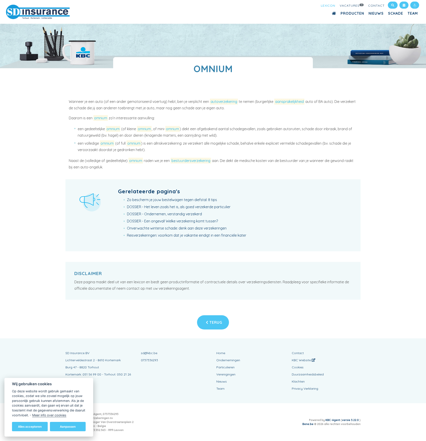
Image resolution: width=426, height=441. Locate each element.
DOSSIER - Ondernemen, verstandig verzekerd (164, 214)
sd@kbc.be (149, 353)
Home (220, 353)
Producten (352, 13)
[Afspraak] (403, 5)
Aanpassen (68, 426)
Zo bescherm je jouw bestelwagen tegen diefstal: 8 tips (172, 200)
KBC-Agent (332, 420)
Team (413, 13)
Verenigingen (225, 374)
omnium (100, 118)
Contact (376, 6)
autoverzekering (224, 101)
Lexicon (328, 6)
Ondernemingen (228, 360)
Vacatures (351, 6)
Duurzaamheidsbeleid (308, 374)
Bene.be (308, 424)
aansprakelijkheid (289, 101)
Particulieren (225, 367)
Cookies (298, 367)
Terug (215, 322)
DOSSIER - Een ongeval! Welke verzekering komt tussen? (172, 221)
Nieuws (376, 13)
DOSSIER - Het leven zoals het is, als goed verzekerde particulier (179, 207)
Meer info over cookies (49, 415)
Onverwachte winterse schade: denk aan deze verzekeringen (177, 228)
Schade (395, 13)
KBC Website (302, 360)
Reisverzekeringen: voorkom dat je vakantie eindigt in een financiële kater (186, 235)
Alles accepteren (30, 426)
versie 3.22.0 (350, 420)
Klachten (298, 381)
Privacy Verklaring (305, 389)
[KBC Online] (414, 5)
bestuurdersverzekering (191, 160)
